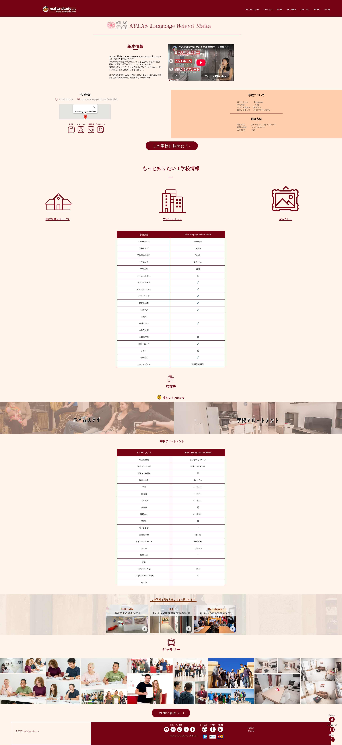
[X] (186, 729)
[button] (251, 9)
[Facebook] (192, 729)
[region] (127, 619)
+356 (61, 99)
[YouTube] (166, 729)
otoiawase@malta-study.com (186, 736)
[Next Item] (337, 680)
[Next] (144, 628)
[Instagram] (173, 729)
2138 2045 (68, 99)
